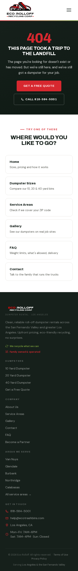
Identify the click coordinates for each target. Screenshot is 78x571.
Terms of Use (61, 554)
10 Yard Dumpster (17, 368)
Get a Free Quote (38, 85)
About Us (11, 407)
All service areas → (18, 494)
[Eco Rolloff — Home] (20, 10)
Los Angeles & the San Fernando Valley (43, 564)
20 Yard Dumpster (18, 375)
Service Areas (14, 414)
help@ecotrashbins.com (27, 518)
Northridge (12, 480)
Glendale (11, 466)
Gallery (10, 421)
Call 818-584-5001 (41, 99)
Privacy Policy (39, 558)
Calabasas (12, 487)
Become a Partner (17, 442)
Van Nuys (11, 459)
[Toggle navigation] (69, 10)
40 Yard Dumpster (18, 383)
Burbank (11, 473)
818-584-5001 (20, 511)
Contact (11, 428)
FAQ (8, 435)
